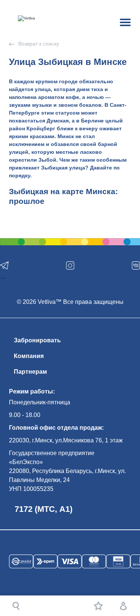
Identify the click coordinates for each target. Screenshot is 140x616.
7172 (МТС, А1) (43, 509)
